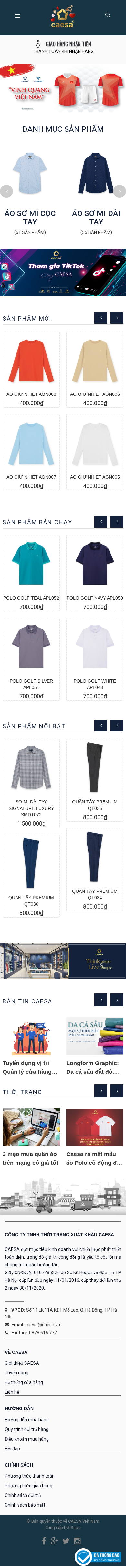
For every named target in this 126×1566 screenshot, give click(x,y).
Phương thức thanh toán (30, 1476)
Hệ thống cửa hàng (24, 1382)
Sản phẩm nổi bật (34, 726)
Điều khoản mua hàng (27, 1439)
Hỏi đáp (12, 1448)
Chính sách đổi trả (23, 1495)
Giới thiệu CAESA (22, 1363)
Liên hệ (12, 1392)
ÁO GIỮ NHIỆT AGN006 (95, 394)
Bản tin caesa (27, 1001)
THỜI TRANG (22, 1092)
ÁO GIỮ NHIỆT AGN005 (95, 477)
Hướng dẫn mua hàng (27, 1419)
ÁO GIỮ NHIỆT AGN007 (31, 477)
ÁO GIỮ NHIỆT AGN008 (31, 394)
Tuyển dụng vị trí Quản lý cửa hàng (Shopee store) (27, 1072)
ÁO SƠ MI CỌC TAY (30, 217)
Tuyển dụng (16, 1372)
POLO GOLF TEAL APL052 (31, 598)
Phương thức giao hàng (28, 1485)
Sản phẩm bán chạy (37, 522)
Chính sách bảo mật (25, 1504)
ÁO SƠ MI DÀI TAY (96, 217)
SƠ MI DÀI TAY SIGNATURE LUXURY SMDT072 (31, 808)
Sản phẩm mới (27, 318)
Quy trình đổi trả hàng (26, 1429)
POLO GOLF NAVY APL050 (95, 598)
